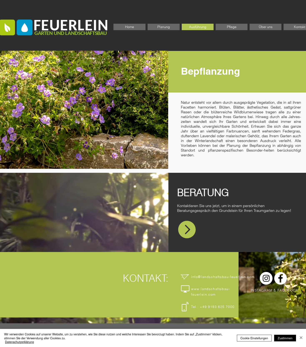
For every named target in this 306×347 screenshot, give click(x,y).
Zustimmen (285, 338)
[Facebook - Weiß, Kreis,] (280, 278)
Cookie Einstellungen (254, 338)
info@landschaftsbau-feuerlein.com (223, 277)
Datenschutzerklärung (19, 342)
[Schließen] (301, 338)
